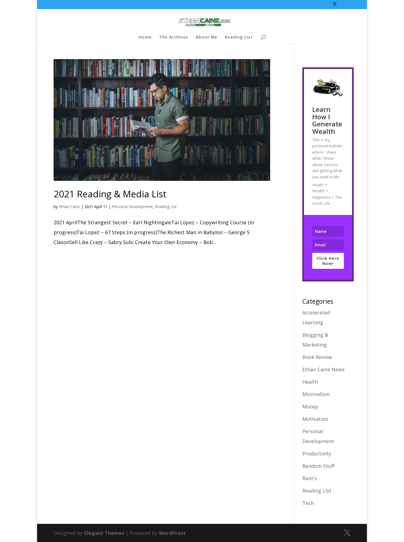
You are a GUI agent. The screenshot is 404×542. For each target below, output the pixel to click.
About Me (206, 37)
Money (310, 406)
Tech (308, 503)
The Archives (173, 37)
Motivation (315, 419)
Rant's (309, 478)
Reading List (239, 37)
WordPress (172, 533)
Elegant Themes (104, 533)
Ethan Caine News (323, 369)
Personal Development (132, 206)
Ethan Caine (69, 206)
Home (145, 37)
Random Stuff (318, 466)
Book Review (317, 357)
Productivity (316, 453)
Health (310, 381)
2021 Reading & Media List (110, 194)
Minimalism (316, 394)
